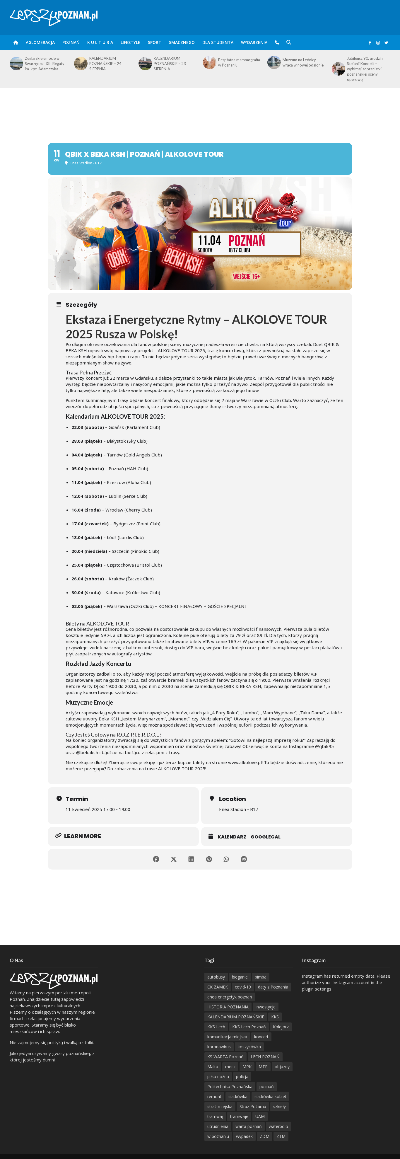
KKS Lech (216, 1027)
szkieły (279, 1106)
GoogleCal (266, 837)
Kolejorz (281, 1027)
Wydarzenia (254, 42)
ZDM (264, 1136)
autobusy (216, 977)
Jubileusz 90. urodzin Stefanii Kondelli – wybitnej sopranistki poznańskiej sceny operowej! (300, 69)
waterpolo (278, 1126)
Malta (212, 1066)
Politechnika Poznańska (229, 1086)
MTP (263, 1066)
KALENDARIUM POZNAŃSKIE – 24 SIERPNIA (41, 63)
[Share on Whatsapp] (226, 859)
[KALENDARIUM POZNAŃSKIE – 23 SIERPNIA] (80, 63)
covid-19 (243, 987)
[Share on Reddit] (244, 859)
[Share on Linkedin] (191, 859)
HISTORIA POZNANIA (228, 1007)
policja (242, 1076)
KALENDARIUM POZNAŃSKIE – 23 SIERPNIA (105, 63)
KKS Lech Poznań (249, 1027)
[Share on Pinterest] (208, 859)
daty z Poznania (273, 987)
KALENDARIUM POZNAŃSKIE (235, 1017)
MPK (247, 1066)
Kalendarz (232, 837)
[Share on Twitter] (173, 859)
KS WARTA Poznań (225, 1056)
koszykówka (249, 1046)
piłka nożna (218, 1076)
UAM (260, 1116)
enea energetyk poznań (229, 997)
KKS (275, 1017)
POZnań (71, 42)
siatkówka (237, 1096)
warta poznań (248, 1126)
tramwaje (239, 1116)
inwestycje (266, 1007)
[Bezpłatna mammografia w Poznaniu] (145, 62)
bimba (260, 977)
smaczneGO (182, 42)
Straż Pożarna (253, 1106)
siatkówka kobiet (270, 1096)
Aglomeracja (40, 42)
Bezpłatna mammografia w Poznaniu (175, 62)
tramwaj (215, 1116)
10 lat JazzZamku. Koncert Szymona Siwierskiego (362, 63)
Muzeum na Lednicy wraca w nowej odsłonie (238, 62)
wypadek (244, 1136)
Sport (154, 42)
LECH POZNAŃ (265, 1056)
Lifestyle (130, 42)
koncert (261, 1036)
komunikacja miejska (227, 1036)
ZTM (281, 1136)
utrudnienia (217, 1126)
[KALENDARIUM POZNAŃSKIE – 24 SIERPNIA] (16, 63)
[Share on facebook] (156, 859)
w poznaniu (218, 1136)
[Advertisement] (200, 107)
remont (214, 1096)
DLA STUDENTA (217, 42)
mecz (230, 1066)
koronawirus (219, 1046)
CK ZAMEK (217, 987)
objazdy (282, 1066)
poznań (266, 1086)
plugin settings (317, 989)
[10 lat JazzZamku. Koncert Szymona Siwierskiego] (338, 63)
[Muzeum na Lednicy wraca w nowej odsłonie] (209, 62)
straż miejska (220, 1106)
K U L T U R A (100, 42)
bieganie (240, 977)
